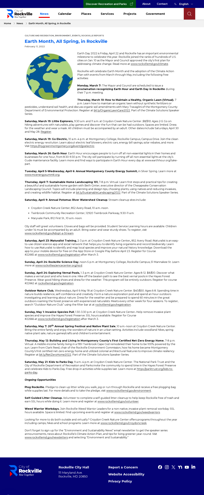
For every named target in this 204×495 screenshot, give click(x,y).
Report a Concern (123, 467)
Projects (130, 14)
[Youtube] (187, 467)
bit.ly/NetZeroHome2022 (55, 354)
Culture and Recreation (39, 35)
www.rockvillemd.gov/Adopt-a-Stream (49, 233)
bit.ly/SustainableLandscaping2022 (98, 192)
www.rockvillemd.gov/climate (149, 63)
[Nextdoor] (180, 467)
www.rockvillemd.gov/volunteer (118, 401)
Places (86, 14)
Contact (162, 3)
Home (7, 23)
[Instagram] (167, 467)
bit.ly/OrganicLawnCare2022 (112, 110)
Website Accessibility (126, 474)
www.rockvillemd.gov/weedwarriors (137, 412)
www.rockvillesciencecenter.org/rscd (58, 265)
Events (76, 35)
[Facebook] (160, 467)
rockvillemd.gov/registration (55, 283)
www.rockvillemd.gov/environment (128, 390)
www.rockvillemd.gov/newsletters (46, 437)
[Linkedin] (193, 467)
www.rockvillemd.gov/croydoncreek (124, 423)
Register (46, 131)
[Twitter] (173, 467)
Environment (63, 35)
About (146, 3)
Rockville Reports (92, 35)
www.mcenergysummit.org (42, 174)
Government (155, 14)
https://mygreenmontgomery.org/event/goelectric (62, 146)
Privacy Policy (120, 481)
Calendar (65, 14)
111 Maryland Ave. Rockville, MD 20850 (73, 474)
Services (107, 14)
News (44, 14)
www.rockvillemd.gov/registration (59, 254)
